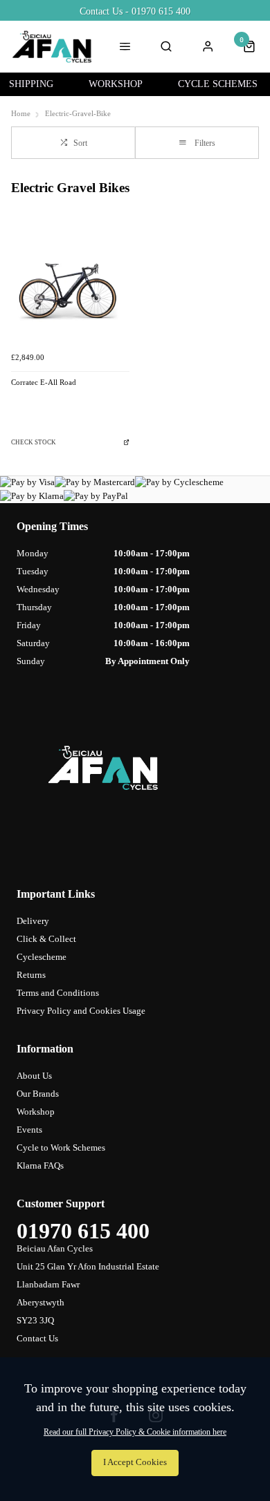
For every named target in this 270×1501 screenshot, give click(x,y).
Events (29, 1129)
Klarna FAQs (40, 1165)
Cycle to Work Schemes (61, 1147)
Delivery (33, 921)
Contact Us (37, 1338)
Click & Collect (46, 939)
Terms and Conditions (58, 993)
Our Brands (38, 1093)
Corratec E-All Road (43, 382)
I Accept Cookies (135, 1462)
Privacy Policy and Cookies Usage (81, 1011)
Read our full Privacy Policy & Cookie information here (135, 1432)
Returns (31, 975)
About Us (34, 1075)
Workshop (36, 1111)
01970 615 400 (83, 1231)
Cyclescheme (41, 957)
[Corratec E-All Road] (70, 286)
